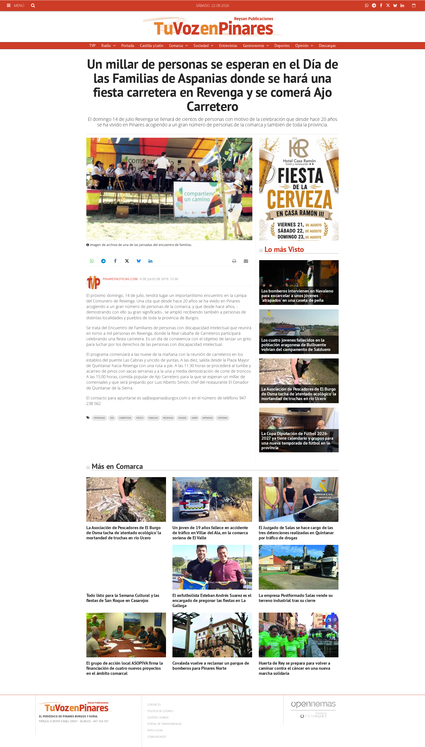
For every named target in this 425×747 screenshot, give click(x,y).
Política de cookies (160, 711)
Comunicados (156, 737)
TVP (92, 45)
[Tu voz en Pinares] (212, 27)
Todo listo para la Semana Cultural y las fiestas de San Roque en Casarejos (122, 597)
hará (194, 417)
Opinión (302, 45)
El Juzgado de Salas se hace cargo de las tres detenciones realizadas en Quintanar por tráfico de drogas (296, 533)
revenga (168, 417)
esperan (222, 417)
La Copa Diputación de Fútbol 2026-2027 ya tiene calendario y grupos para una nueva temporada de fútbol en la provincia (297, 441)
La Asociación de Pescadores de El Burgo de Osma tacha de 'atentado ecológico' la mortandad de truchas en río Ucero (298, 393)
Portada (127, 45)
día (112, 417)
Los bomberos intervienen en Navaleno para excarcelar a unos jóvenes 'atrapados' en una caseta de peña (297, 295)
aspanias (207, 417)
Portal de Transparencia (164, 724)
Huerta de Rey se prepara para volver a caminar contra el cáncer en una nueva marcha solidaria (294, 668)
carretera (125, 417)
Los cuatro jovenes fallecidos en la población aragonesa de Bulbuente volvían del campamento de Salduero (295, 344)
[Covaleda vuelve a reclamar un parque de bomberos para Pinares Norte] (212, 635)
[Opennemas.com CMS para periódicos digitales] (313, 710)
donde (182, 417)
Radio (106, 45)
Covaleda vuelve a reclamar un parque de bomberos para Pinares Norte (210, 665)
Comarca (176, 45)
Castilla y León (151, 45)
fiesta (139, 417)
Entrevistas (228, 45)
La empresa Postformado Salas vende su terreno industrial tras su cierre (296, 597)
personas (99, 417)
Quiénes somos (158, 717)
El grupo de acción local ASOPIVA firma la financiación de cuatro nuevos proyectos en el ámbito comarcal (124, 668)
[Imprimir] (234, 261)
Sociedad (201, 45)
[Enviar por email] (246, 261)
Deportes (282, 45)
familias (153, 417)
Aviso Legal (155, 730)
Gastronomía (254, 45)
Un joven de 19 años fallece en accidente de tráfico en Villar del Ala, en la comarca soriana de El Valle (210, 533)
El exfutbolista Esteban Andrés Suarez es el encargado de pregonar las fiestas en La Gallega (211, 600)
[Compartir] (367, 5)
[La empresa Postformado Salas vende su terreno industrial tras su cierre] (298, 567)
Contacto (154, 704)
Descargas (327, 45)
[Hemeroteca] (413, 5)
